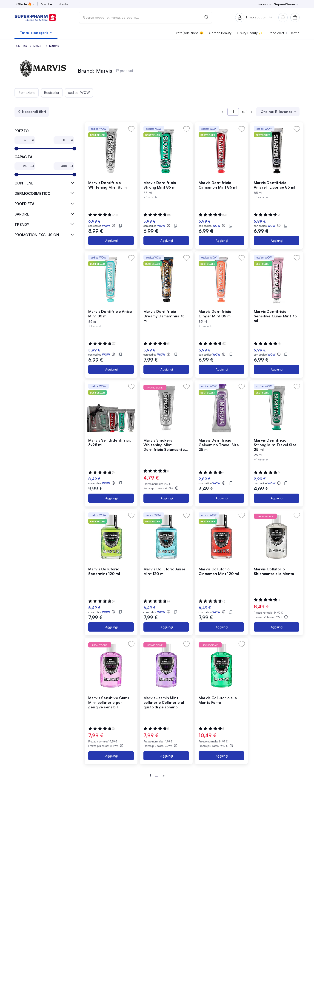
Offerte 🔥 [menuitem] (24, 4)
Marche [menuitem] (46, 4)
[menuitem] (35, 33)
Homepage (21, 46)
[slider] (16, 148)
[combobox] (145, 17)
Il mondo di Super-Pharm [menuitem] (275, 4)
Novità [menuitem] (63, 4)
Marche (39, 46)
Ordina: (267, 111)
